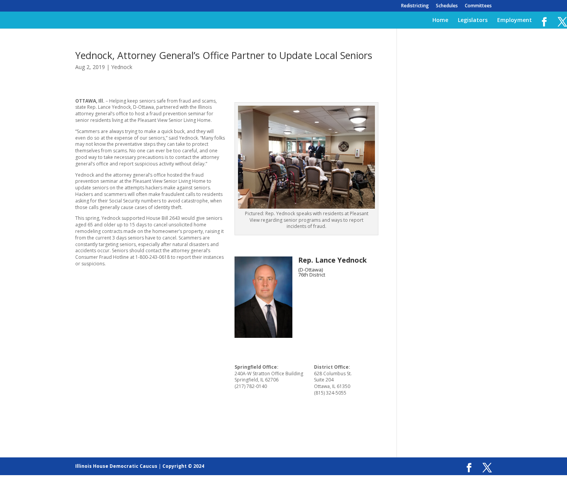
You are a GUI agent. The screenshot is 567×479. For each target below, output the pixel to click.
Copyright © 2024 (183, 466)
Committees (478, 6)
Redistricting (415, 6)
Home (440, 20)
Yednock (121, 67)
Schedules (447, 6)
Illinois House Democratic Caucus (116, 466)
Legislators (473, 20)
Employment (514, 20)
